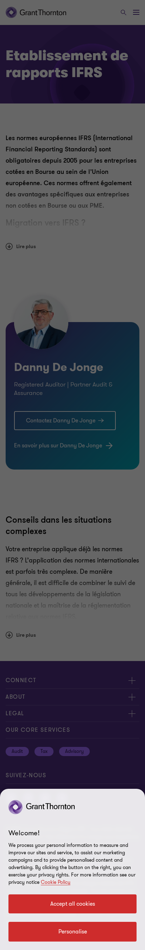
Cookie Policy (55, 882)
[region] (72, 869)
